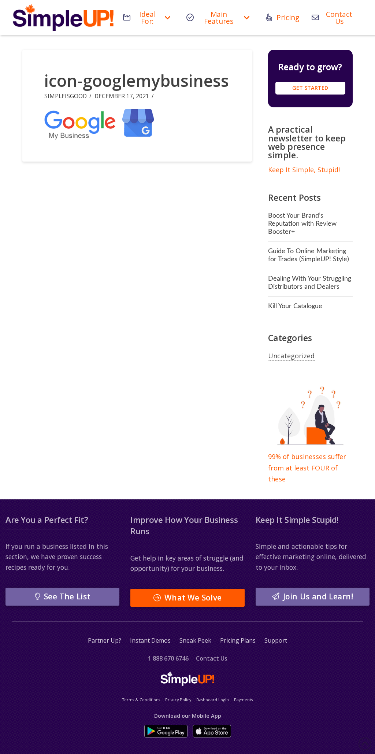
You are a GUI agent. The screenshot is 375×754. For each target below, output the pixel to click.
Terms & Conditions (141, 699)
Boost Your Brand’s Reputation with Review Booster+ (302, 223)
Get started (310, 87)
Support (275, 640)
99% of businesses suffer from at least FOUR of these (307, 467)
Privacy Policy (178, 699)
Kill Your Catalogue (295, 306)
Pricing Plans (238, 640)
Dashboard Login (212, 699)
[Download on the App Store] (212, 731)
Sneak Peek (195, 640)
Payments (243, 699)
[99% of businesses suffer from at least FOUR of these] (310, 416)
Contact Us (211, 658)
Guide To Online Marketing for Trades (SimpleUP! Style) (308, 255)
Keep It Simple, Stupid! (304, 169)
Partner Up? (104, 640)
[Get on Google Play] (166, 731)
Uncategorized (291, 355)
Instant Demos (150, 640)
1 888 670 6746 (168, 658)
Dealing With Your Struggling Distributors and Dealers (309, 282)
